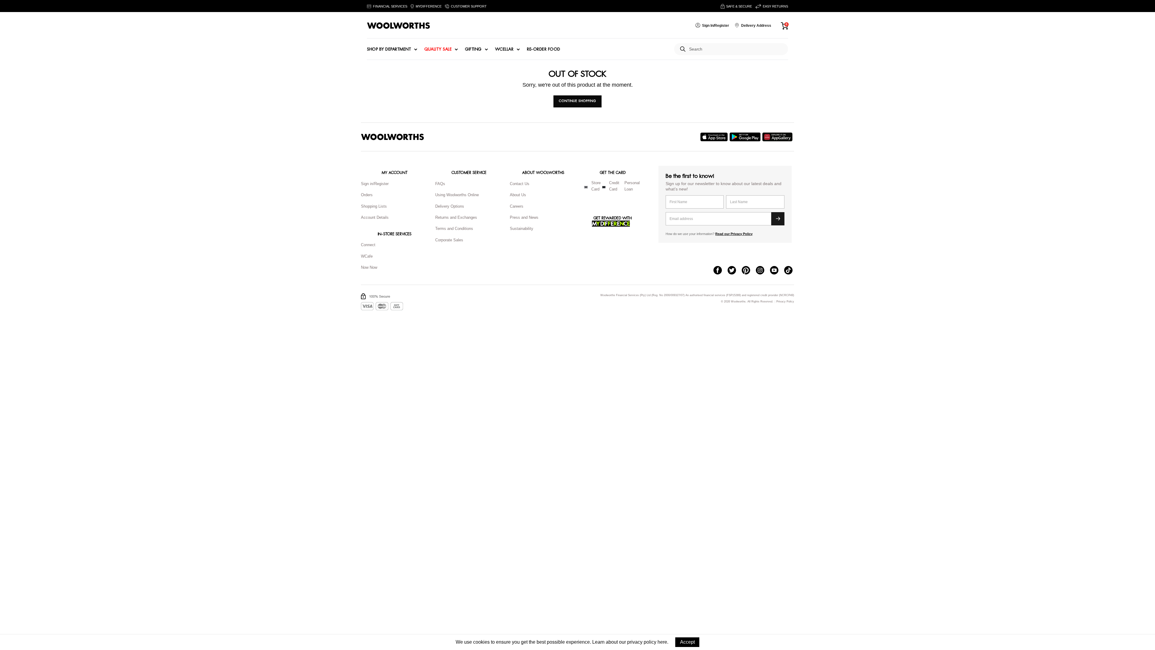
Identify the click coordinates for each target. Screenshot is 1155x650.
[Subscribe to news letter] (777, 218)
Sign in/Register (375, 183)
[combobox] (736, 49)
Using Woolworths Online (457, 195)
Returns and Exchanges (456, 217)
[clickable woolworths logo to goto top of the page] (392, 137)
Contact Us (519, 183)
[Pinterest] (749, 271)
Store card (596, 186)
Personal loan (632, 186)
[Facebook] (720, 271)
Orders (367, 195)
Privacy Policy (785, 301)
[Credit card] (603, 187)
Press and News (524, 217)
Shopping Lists (374, 206)
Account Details (375, 217)
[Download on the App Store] (714, 136)
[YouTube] (777, 271)
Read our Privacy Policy (734, 234)
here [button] (662, 642)
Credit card (614, 186)
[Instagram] (763, 271)
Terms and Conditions (454, 228)
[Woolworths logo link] (398, 25)
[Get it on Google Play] (745, 136)
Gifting (473, 49)
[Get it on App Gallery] (778, 136)
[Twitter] (735, 271)
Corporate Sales (449, 240)
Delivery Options (449, 206)
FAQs (440, 183)
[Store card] (586, 187)
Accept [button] (687, 642)
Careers (516, 206)
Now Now (369, 267)
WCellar (504, 49)
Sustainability (521, 228)
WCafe (367, 256)
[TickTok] (791, 271)
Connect (368, 245)
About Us (518, 195)
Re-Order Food (543, 49)
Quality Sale (437, 49)
